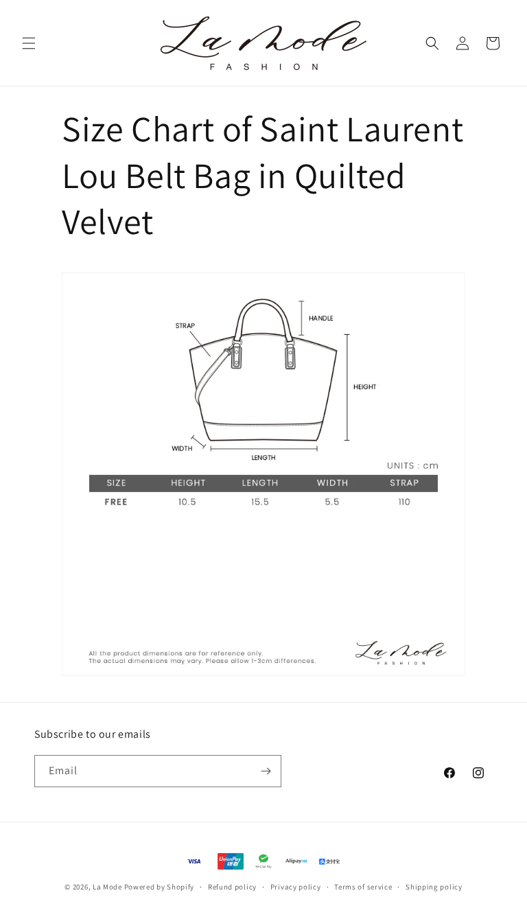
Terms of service (363, 887)
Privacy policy (295, 887)
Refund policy (232, 887)
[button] (29, 43)
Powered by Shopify (159, 887)
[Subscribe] (265, 771)
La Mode (107, 887)
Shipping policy (434, 887)
